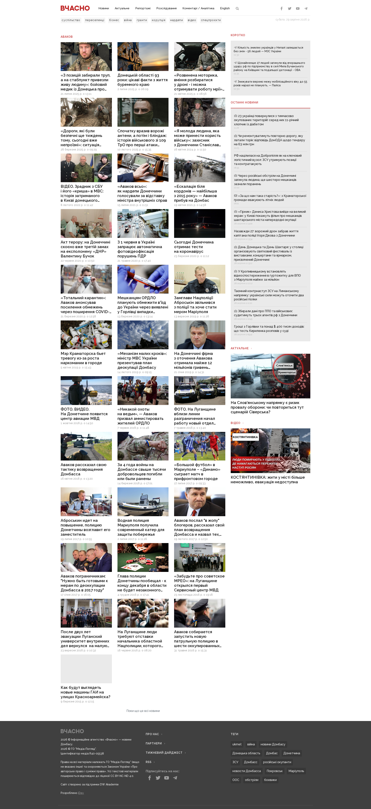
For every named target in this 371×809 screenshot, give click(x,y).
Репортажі (143, 8)
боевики (270, 780)
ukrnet (237, 744)
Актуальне (122, 8)
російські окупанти (277, 762)
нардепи (176, 20)
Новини (103, 8)
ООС (235, 780)
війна (128, 20)
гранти (142, 20)
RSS (148, 762)
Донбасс (250, 762)
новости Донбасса (246, 771)
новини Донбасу (273, 744)
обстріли (251, 780)
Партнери (154, 743)
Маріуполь (296, 771)
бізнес (114, 20)
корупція (158, 20)
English (225, 8)
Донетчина (291, 753)
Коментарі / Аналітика (198, 8)
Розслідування (166, 8)
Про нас (152, 734)
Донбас (272, 753)
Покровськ (275, 771)
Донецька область (246, 753)
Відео (235, 423)
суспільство (71, 20)
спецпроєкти (211, 20)
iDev (81, 792)
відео (192, 20)
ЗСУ (235, 762)
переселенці (94, 20)
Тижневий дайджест (164, 752)
